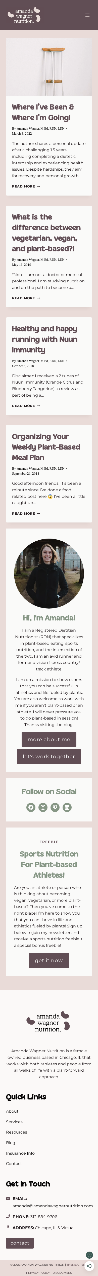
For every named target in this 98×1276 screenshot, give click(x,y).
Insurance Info (20, 1153)
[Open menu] (87, 15)
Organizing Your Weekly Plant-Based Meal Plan (46, 447)
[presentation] (49, 67)
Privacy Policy (38, 1272)
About (12, 1111)
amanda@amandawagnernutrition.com (53, 1206)
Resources (16, 1132)
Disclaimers (62, 1272)
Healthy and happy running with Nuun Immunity (44, 339)
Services (14, 1121)
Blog (10, 1142)
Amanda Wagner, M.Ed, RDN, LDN (40, 128)
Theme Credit (77, 1264)
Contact (14, 1163)
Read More (26, 186)
